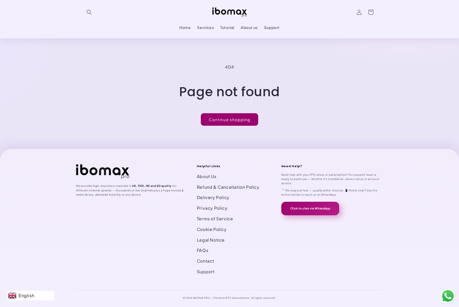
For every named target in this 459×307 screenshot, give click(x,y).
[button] (89, 12)
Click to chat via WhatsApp (310, 208)
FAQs (202, 250)
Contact (205, 261)
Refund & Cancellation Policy (228, 187)
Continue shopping (229, 119)
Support (206, 271)
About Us (206, 176)
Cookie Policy (212, 229)
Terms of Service (215, 218)
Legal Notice (211, 240)
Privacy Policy (212, 208)
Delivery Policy (213, 197)
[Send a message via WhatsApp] (448, 296)
